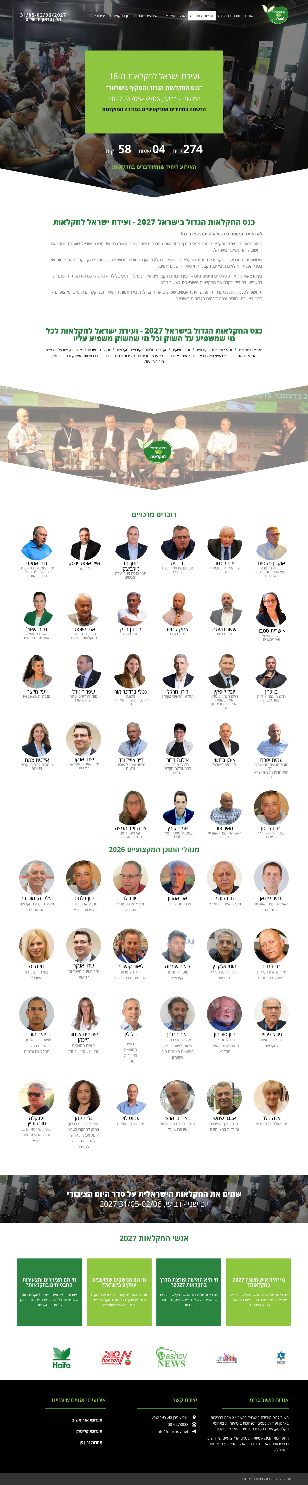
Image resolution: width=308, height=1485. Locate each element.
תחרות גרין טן (91, 1442)
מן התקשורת (119, 15)
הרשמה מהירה (201, 15)
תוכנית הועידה (229, 15)
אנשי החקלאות (173, 15)
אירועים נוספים (145, 15)
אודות (249, 15)
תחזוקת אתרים (144, 1479)
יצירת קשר (97, 15)
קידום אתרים (127, 1479)
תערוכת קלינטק (89, 1431)
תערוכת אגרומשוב (87, 1420)
